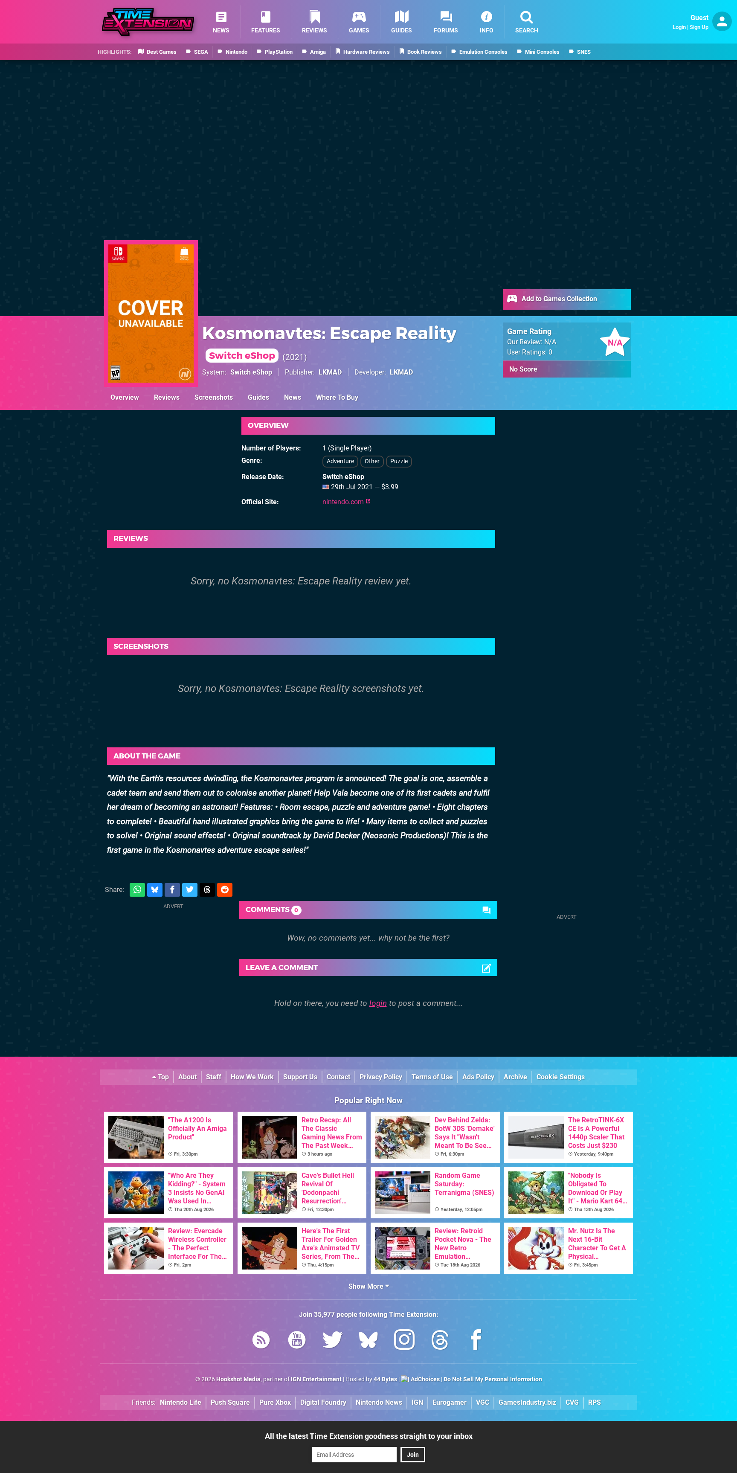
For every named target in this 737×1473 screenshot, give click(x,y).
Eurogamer (449, 1402)
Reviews (167, 397)
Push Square (230, 1402)
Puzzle (399, 461)
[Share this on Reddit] (224, 890)
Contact (338, 1077)
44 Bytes (385, 1379)
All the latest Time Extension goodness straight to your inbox (369, 1436)
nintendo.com (344, 502)
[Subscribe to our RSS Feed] (261, 1341)
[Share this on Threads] (207, 890)
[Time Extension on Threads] (440, 1341)
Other (372, 461)
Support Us (300, 1077)
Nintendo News (379, 1402)
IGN (417, 1402)
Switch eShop (251, 372)
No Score (523, 369)
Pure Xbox (275, 1402)
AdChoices (424, 1379)
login (378, 1003)
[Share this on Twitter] (189, 890)
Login (679, 27)
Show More (366, 1286)
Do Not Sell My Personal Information (493, 1379)
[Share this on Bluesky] (154, 890)
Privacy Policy (381, 1077)
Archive (515, 1077)
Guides (258, 397)
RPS (594, 1402)
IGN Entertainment (316, 1379)
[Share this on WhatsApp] (137, 890)
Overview (124, 397)
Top (162, 1077)
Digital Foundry (323, 1402)
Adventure (340, 461)
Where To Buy (337, 397)
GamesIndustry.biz (527, 1402)
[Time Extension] (148, 22)
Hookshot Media (238, 1379)
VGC (482, 1402)
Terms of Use (432, 1077)
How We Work (252, 1077)
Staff (213, 1077)
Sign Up (699, 27)
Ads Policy (478, 1077)
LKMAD (330, 372)
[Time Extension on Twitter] (332, 1341)
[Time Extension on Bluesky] (368, 1341)
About (187, 1077)
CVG (572, 1402)
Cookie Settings (561, 1077)
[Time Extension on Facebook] (476, 1341)
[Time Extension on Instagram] (404, 1341)
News (292, 397)
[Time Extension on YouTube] (297, 1341)
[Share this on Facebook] (172, 890)
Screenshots (213, 397)
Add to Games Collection (558, 299)
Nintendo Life (180, 1402)
